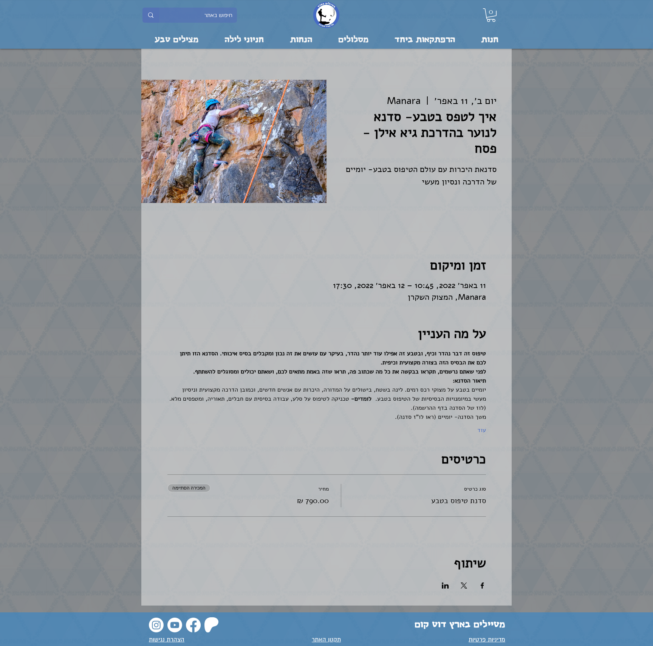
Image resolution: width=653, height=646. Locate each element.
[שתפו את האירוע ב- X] (463, 585)
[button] (491, 15)
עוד (481, 430)
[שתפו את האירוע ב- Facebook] (482, 585)
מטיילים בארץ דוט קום (460, 624)
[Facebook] (193, 625)
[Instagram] (156, 625)
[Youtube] (174, 625)
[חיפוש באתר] (150, 15)
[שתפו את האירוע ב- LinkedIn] (445, 585)
